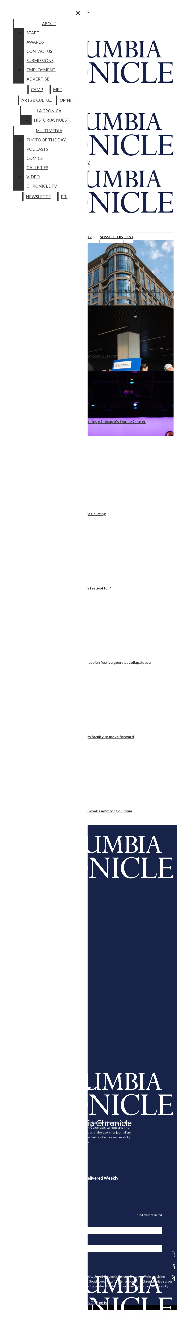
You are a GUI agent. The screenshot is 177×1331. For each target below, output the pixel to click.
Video (33, 176)
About (49, 23)
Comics (35, 158)
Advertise (38, 78)
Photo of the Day (46, 139)
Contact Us (39, 51)
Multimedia (49, 130)
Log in (102, 1302)
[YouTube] (173, 1279)
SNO (90, 1302)
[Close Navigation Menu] (78, 13)
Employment (41, 69)
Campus (39, 89)
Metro (60, 89)
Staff (33, 32)
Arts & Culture (37, 100)
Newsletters (111, 237)
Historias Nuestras (55, 120)
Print (128, 237)
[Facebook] (173, 1243)
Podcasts (37, 149)
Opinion (69, 100)
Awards (35, 42)
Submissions (40, 60)
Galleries (37, 167)
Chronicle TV (42, 185)
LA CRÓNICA (49, 110)
